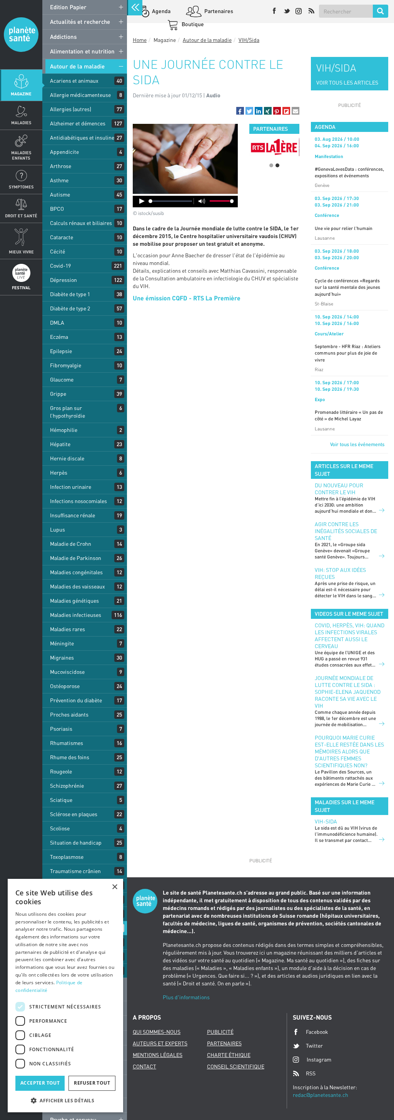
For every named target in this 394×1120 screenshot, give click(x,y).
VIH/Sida (249, 40)
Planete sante (21, 34)
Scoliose (60, 828)
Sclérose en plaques (73, 814)
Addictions (63, 36)
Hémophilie (63, 430)
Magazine (21, 93)
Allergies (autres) (70, 109)
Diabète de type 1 (70, 294)
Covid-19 (60, 265)
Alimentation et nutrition (82, 51)
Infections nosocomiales (78, 501)
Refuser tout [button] (92, 1083)
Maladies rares (67, 629)
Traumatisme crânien (75, 871)
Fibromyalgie (65, 365)
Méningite (62, 643)
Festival (21, 287)
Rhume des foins (69, 757)
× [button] (114, 887)
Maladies (21, 122)
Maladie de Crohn (70, 543)
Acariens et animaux (74, 80)
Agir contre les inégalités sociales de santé (346, 531)
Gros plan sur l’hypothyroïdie (67, 412)
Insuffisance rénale (72, 515)
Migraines (62, 657)
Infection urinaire (70, 486)
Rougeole (61, 771)
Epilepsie (61, 351)
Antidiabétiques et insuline (82, 137)
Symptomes (21, 186)
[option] (274, 147)
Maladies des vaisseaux (77, 586)
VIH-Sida (326, 821)
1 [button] (271, 165)
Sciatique (61, 800)
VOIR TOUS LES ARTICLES (347, 82)
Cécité (57, 251)
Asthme (59, 180)
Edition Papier (68, 6)
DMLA (57, 322)
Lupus (57, 529)
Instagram (319, 1059)
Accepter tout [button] (40, 1083)
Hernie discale (67, 458)
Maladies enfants (21, 155)
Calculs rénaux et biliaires (81, 223)
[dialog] (65, 995)
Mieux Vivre (21, 251)
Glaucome (61, 379)
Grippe (58, 393)
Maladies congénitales (76, 572)
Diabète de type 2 (70, 308)
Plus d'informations (186, 997)
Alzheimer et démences (77, 123)
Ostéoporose (65, 686)
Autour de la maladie (77, 66)
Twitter (314, 1045)
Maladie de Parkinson (75, 558)
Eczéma (59, 336)
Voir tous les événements (357, 444)
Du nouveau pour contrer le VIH (339, 488)
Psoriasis (61, 728)
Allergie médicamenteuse (80, 95)
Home (140, 40)
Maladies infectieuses (75, 615)
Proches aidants (69, 714)
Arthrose (60, 166)
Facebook (317, 1031)
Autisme (60, 194)
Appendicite (64, 151)
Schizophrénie (67, 785)
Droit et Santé (21, 215)
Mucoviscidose (67, 671)
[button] (240, 111)
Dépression (63, 280)
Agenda (160, 11)
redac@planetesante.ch (320, 1095)
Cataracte (61, 237)
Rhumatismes (66, 743)
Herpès (58, 472)
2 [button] (277, 165)
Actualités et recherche (80, 21)
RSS (311, 1073)
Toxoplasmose (66, 856)
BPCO (57, 208)
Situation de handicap (76, 842)
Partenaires (218, 11)
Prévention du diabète (76, 700)
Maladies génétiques (74, 600)
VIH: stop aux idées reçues (340, 573)
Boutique (192, 24)
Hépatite (60, 444)
